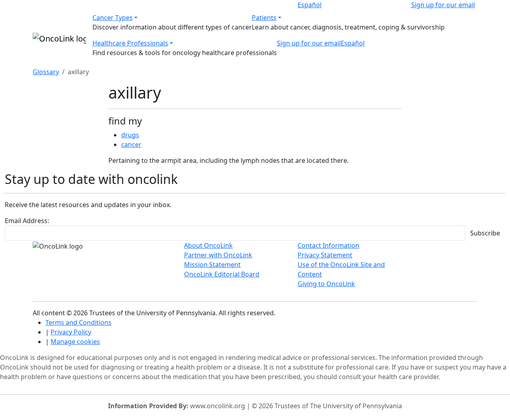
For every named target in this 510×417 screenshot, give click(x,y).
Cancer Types (112, 17)
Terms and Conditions (78, 322)
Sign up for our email (443, 4)
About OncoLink (208, 245)
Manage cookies (75, 341)
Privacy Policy (71, 332)
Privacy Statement (325, 255)
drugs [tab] (130, 134)
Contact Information (328, 245)
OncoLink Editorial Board (221, 274)
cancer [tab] (131, 144)
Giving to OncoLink (326, 283)
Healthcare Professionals (130, 43)
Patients (264, 17)
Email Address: (27, 220)
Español (310, 4)
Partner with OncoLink (218, 255)
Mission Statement (212, 264)
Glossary (46, 71)
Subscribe (485, 233)
